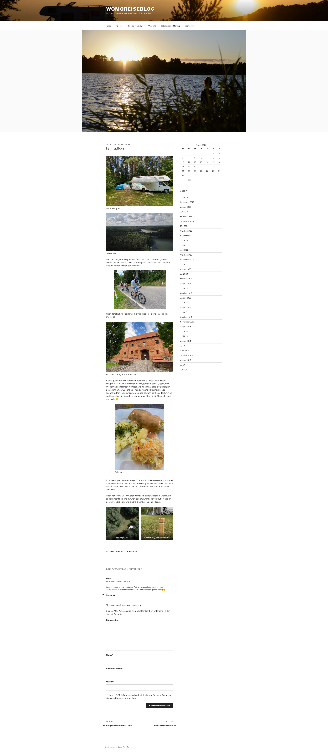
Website (110, 682)
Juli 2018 (184, 302)
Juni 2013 (184, 370)
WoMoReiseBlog (130, 9)
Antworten (110, 595)
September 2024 (187, 221)
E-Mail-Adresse (114, 668)
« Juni (188, 180)
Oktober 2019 (186, 279)
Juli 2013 (184, 365)
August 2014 (185, 341)
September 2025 (187, 202)
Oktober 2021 (186, 255)
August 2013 (185, 360)
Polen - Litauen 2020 (126, 551)
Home (108, 26)
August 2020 (185, 269)
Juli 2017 (183, 312)
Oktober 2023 (186, 231)
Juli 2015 (184, 336)
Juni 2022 (184, 250)
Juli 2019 (184, 288)
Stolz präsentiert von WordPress (118, 747)
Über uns (152, 26)
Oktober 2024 (186, 216)
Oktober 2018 (186, 293)
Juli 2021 (183, 264)
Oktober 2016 (186, 317)
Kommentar (112, 620)
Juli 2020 (184, 274)
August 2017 (185, 307)
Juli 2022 (184, 245)
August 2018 (185, 298)
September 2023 (187, 236)
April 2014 (184, 350)
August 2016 (185, 326)
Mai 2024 (184, 226)
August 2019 (185, 283)
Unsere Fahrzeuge (136, 26)
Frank (127, 145)
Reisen (118, 26)
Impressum (189, 26)
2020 (112, 551)
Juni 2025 (184, 212)
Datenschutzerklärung (170, 26)
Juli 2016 (184, 331)
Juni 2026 (184, 197)
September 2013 (187, 355)
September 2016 (187, 322)
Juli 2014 (184, 346)
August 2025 (185, 207)
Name (109, 655)
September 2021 (187, 259)
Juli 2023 (184, 240)
